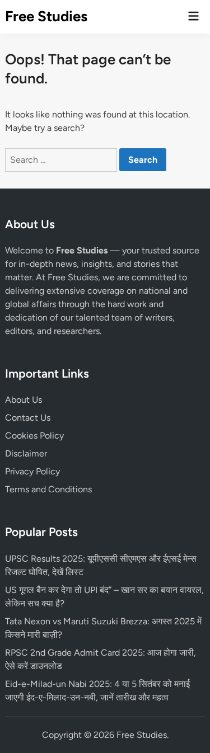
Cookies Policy (34, 435)
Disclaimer (26, 453)
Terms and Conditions (48, 489)
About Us (23, 399)
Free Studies (46, 16)
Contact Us (27, 417)
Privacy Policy (32, 471)
